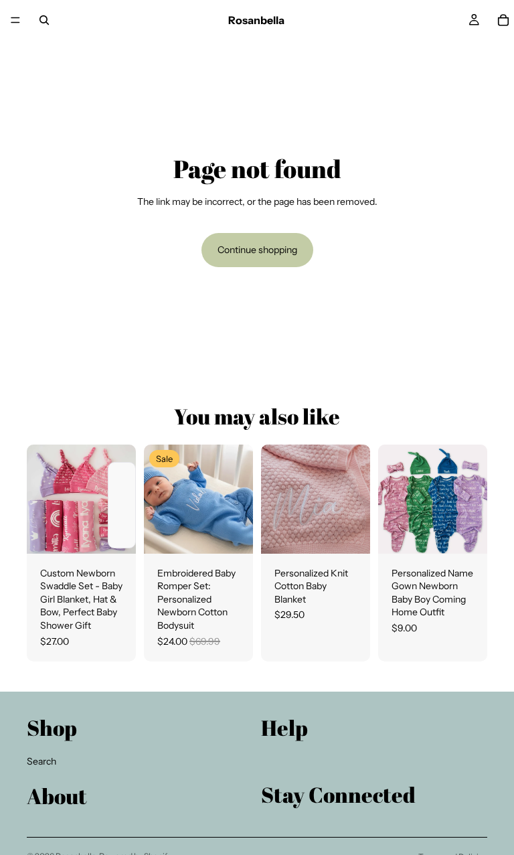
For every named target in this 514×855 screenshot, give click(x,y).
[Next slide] (121, 499)
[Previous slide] (41, 499)
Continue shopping (257, 250)
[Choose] (115, 533)
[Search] (44, 20)
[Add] (232, 533)
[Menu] (15, 20)
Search (41, 761)
